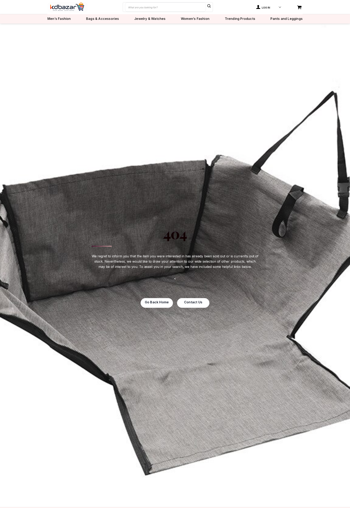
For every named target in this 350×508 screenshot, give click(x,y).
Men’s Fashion (59, 19)
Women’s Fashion (195, 19)
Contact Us (193, 302)
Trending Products (240, 19)
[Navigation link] (300, 7)
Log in (265, 7)
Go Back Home (157, 302)
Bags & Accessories (102, 19)
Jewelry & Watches (149, 19)
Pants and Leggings (286, 19)
